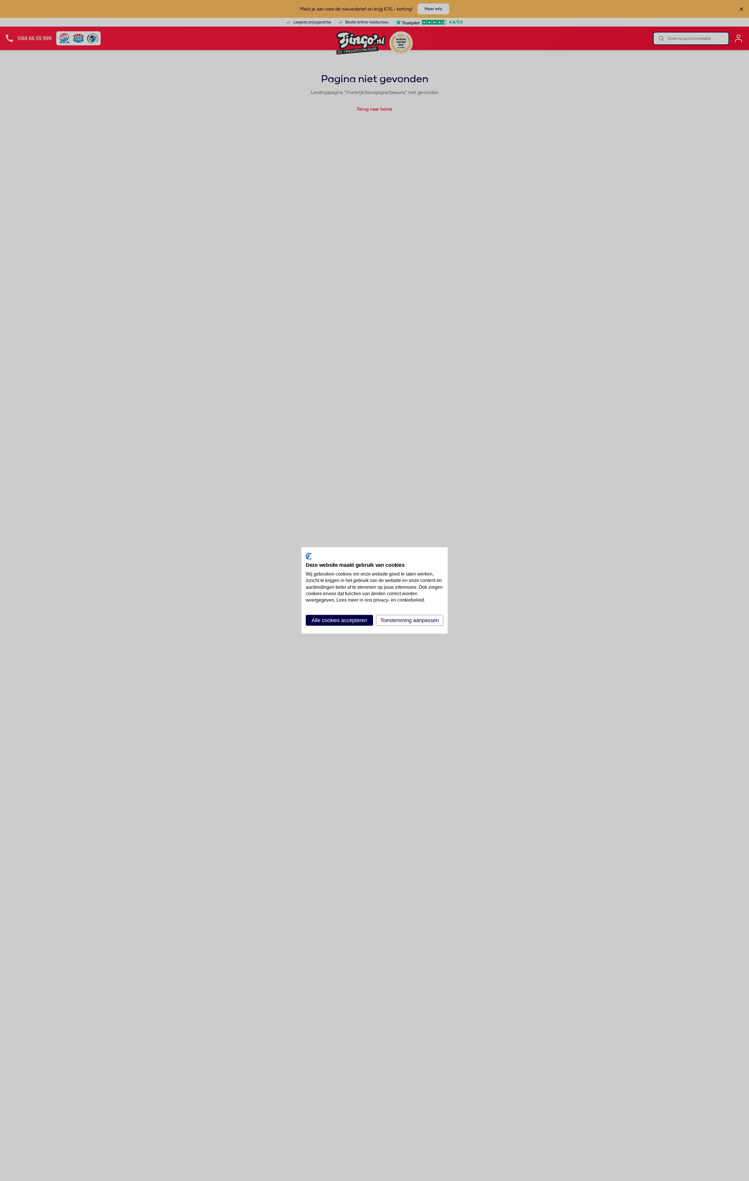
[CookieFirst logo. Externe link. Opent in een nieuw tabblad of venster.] (309, 556)
